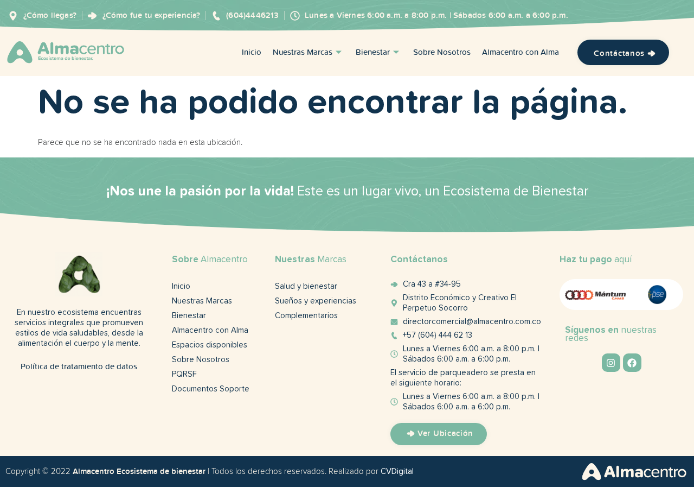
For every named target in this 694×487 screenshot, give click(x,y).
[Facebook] (632, 362)
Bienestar (373, 52)
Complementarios (306, 316)
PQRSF (184, 374)
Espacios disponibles (209, 345)
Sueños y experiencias (315, 301)
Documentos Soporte (210, 389)
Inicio (251, 52)
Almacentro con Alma (520, 52)
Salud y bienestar (306, 286)
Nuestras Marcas (302, 52)
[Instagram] (611, 362)
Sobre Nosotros (442, 52)
